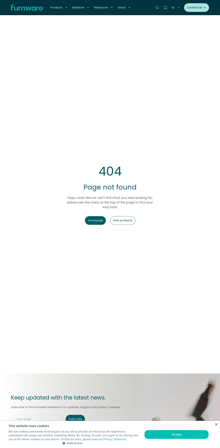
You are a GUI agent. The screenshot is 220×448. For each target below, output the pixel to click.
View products (122, 220)
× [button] (216, 424)
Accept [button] (176, 434)
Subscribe (75, 419)
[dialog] (110, 434)
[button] (59, 7)
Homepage (95, 220)
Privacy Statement (114, 439)
